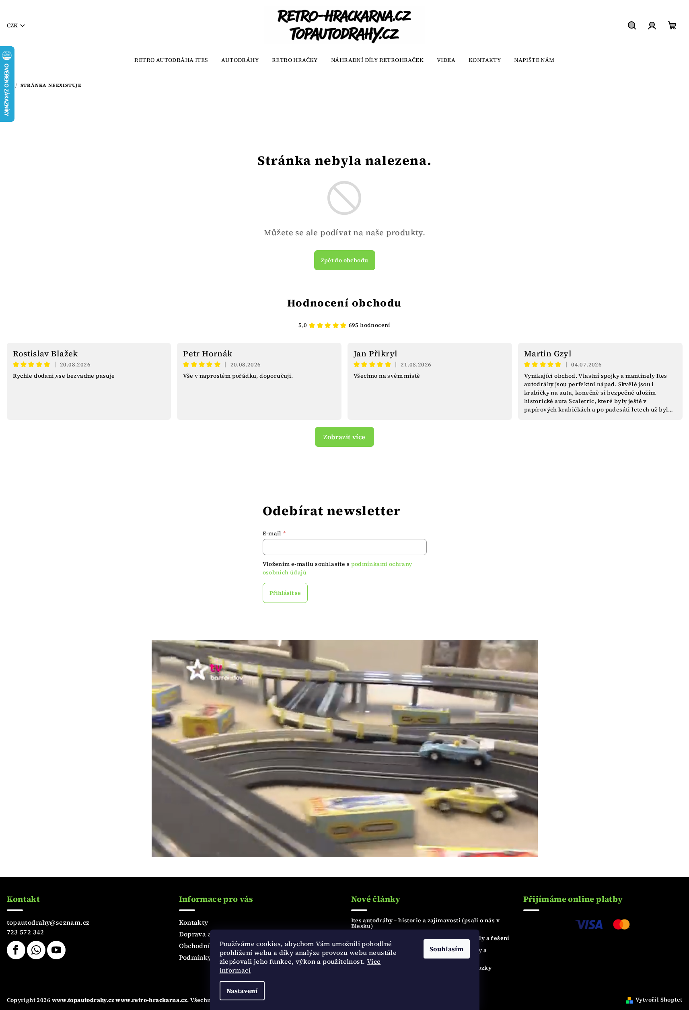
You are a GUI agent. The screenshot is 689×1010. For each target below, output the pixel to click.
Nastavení (242, 990)
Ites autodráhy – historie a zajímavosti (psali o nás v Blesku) (425, 923)
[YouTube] (56, 950)
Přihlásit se (285, 593)
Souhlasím (447, 948)
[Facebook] (16, 950)
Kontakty (193, 922)
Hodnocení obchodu (344, 303)
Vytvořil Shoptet (659, 1000)
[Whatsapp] (36, 950)
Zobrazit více (344, 436)
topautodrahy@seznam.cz (48, 922)
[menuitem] (171, 60)
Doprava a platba (206, 934)
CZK (12, 25)
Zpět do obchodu (344, 260)
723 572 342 (25, 932)
